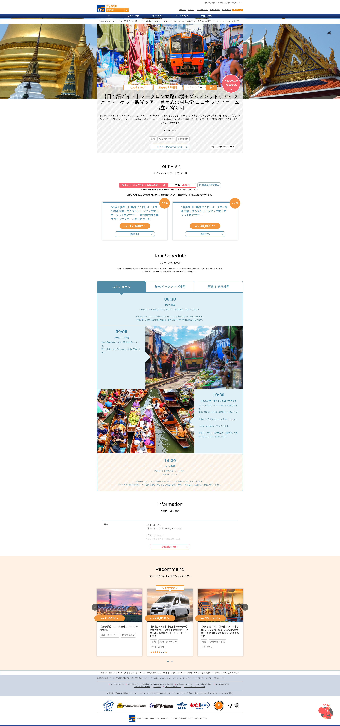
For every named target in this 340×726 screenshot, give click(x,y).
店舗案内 (117, 693)
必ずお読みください (170, 547)
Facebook (157, 687)
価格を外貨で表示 (210, 185)
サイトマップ (148, 693)
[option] (119, 622)
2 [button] (172, 661)
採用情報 (125, 693)
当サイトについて (174, 693)
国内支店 (191, 10)
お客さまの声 (215, 10)
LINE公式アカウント (173, 687)
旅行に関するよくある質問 (194, 687)
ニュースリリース (136, 693)
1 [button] (168, 661)
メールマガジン (202, 10)
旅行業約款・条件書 (142, 687)
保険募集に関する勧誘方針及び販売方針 (157, 684)
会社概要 (110, 693)
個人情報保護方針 (222, 684)
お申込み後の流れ (160, 693)
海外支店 (182, 10)
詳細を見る (134, 234)
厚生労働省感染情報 (204, 684)
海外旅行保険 (133, 684)
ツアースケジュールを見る (170, 147)
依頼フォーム (215, 693)
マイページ (238, 10)
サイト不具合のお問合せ (191, 693)
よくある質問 (226, 10)
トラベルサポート (117, 684)
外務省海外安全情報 (184, 684)
